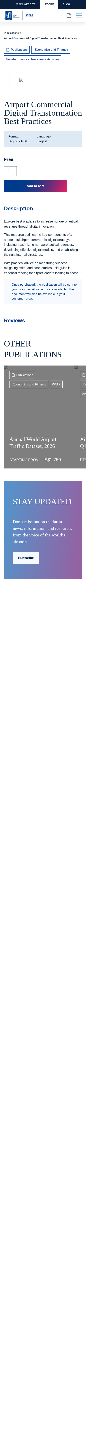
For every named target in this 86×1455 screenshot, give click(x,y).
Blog (66, 4)
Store (49, 4)
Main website (26, 4)
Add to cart (35, 186)
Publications (11, 33)
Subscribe (26, 558)
